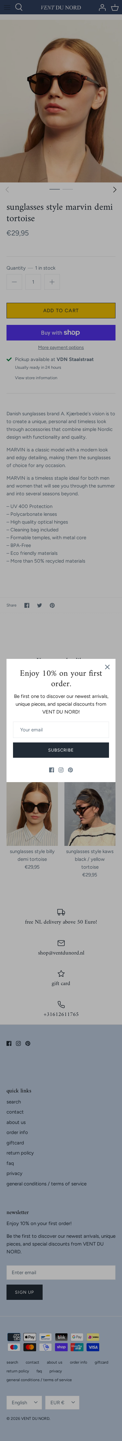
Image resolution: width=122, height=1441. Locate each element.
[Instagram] (61, 769)
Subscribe (61, 750)
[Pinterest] (70, 769)
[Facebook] (51, 769)
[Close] (107, 667)
